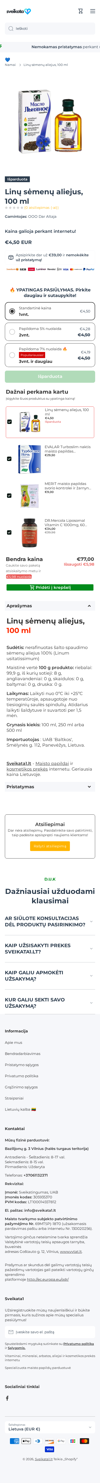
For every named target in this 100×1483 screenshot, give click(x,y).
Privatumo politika (21, 1076)
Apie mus (13, 1042)
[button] (80, 11)
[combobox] (50, 29)
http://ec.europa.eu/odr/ (48, 1279)
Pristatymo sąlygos (22, 1064)
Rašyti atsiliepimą (50, 846)
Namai (10, 65)
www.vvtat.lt (71, 1251)
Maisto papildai (52, 763)
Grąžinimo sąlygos (21, 1087)
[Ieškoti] (9, 29)
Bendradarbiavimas (22, 1053)
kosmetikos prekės (27, 769)
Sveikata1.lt (44, 1459)
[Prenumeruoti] (89, 1332)
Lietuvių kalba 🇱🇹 (20, 1109)
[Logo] (19, 11)
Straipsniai (14, 1098)
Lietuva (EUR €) (24, 1429)
